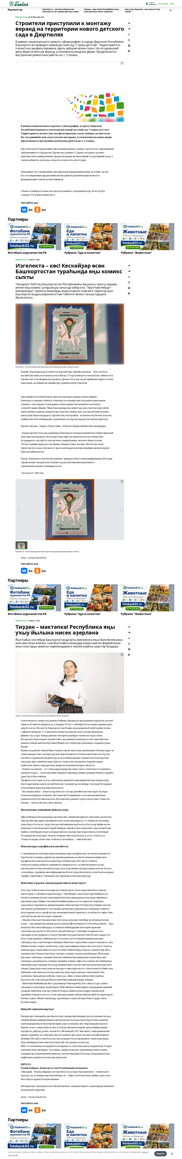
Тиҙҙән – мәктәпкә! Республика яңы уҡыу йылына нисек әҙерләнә (101, 10)
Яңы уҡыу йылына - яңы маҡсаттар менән (142, 10)
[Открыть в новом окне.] (27, 210)
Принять (160, 1153)
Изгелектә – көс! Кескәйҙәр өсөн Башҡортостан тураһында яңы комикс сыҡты (61, 10)
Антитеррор (163, 4)
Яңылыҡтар (15, 9)
